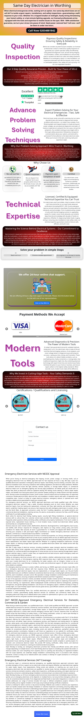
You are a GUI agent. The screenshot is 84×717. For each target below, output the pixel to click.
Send (42, 459)
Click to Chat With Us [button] (42, 303)
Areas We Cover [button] (42, 714)
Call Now (77, 713)
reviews (29, 98)
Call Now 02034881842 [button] (41, 30)
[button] (40, 96)
